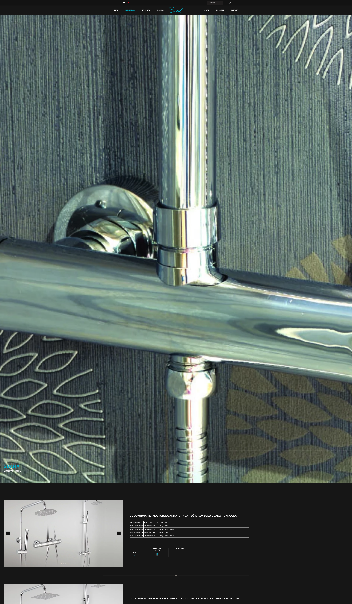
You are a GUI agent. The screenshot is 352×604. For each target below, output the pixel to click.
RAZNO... (160, 10)
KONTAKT (234, 10)
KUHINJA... (146, 10)
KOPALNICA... (130, 10)
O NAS (206, 10)
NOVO (116, 10)
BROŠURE (220, 10)
